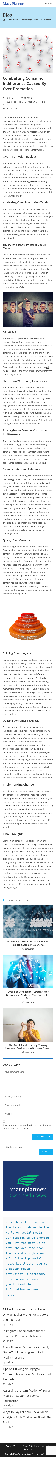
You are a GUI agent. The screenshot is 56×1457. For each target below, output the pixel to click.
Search (46, 1152)
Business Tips (14, 101)
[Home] (4, 19)
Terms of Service (13, 1446)
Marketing (30, 101)
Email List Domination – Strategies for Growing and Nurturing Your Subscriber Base (28, 995)
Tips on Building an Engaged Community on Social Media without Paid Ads (27, 1374)
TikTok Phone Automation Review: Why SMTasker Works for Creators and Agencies (25, 1314)
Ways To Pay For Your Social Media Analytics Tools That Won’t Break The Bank (27, 1417)
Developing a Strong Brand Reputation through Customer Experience (28, 943)
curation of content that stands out (31, 561)
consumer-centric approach (16, 805)
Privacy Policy (28, 1446)
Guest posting (41, 1446)
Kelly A (10, 98)
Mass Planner (13, 3)
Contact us (28, 1449)
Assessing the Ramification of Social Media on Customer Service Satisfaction (26, 1396)
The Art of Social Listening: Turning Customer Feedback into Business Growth (28, 1047)
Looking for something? (13, 1147)
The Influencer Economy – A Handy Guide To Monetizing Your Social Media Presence (26, 1352)
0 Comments (13, 108)
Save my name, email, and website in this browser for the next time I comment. (27, 1127)
